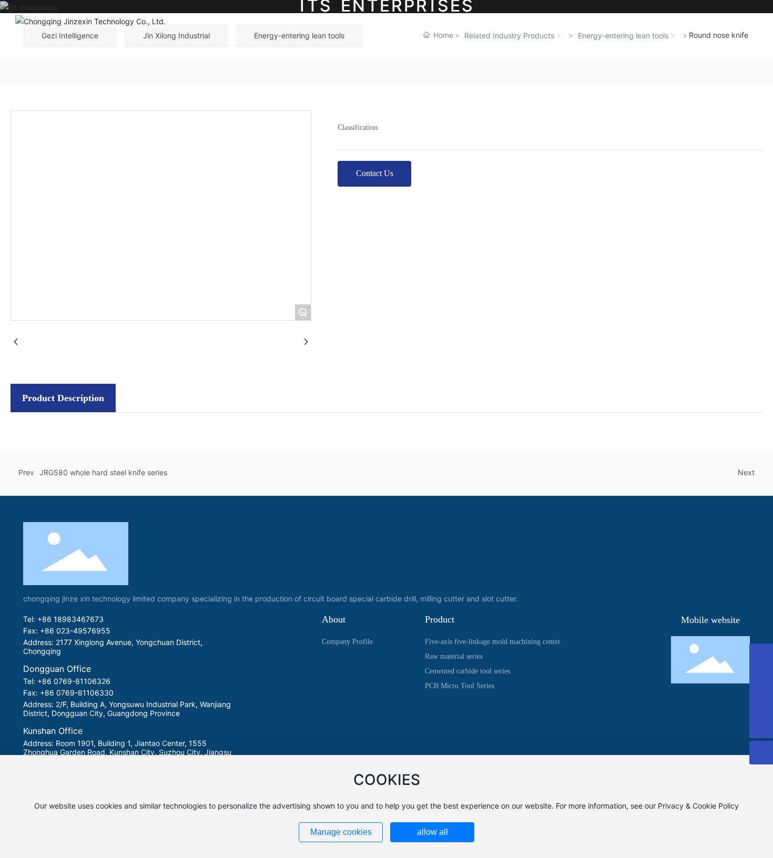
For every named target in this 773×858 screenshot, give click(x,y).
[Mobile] (761, 702)
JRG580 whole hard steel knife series (103, 472)
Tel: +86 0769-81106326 (66, 681)
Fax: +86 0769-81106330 (68, 692)
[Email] (761, 679)
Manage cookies (341, 832)
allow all (432, 832)
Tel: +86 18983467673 (63, 619)
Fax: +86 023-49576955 (66, 630)
